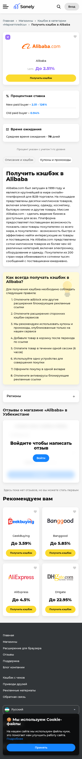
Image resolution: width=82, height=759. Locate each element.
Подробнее (15, 739)
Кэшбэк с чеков (14, 677)
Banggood (60, 536)
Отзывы (8, 654)
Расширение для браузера (22, 648)
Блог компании (14, 667)
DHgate (60, 592)
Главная (8, 635)
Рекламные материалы (19, 690)
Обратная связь (14, 697)
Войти (41, 458)
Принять (41, 747)
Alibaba (41, 61)
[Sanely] (24, 6)
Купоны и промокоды (55, 160)
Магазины (10, 642)
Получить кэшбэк (41, 78)
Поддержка (11, 661)
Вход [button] (71, 6)
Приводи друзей (15, 684)
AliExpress (21, 592)
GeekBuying (21, 536)
